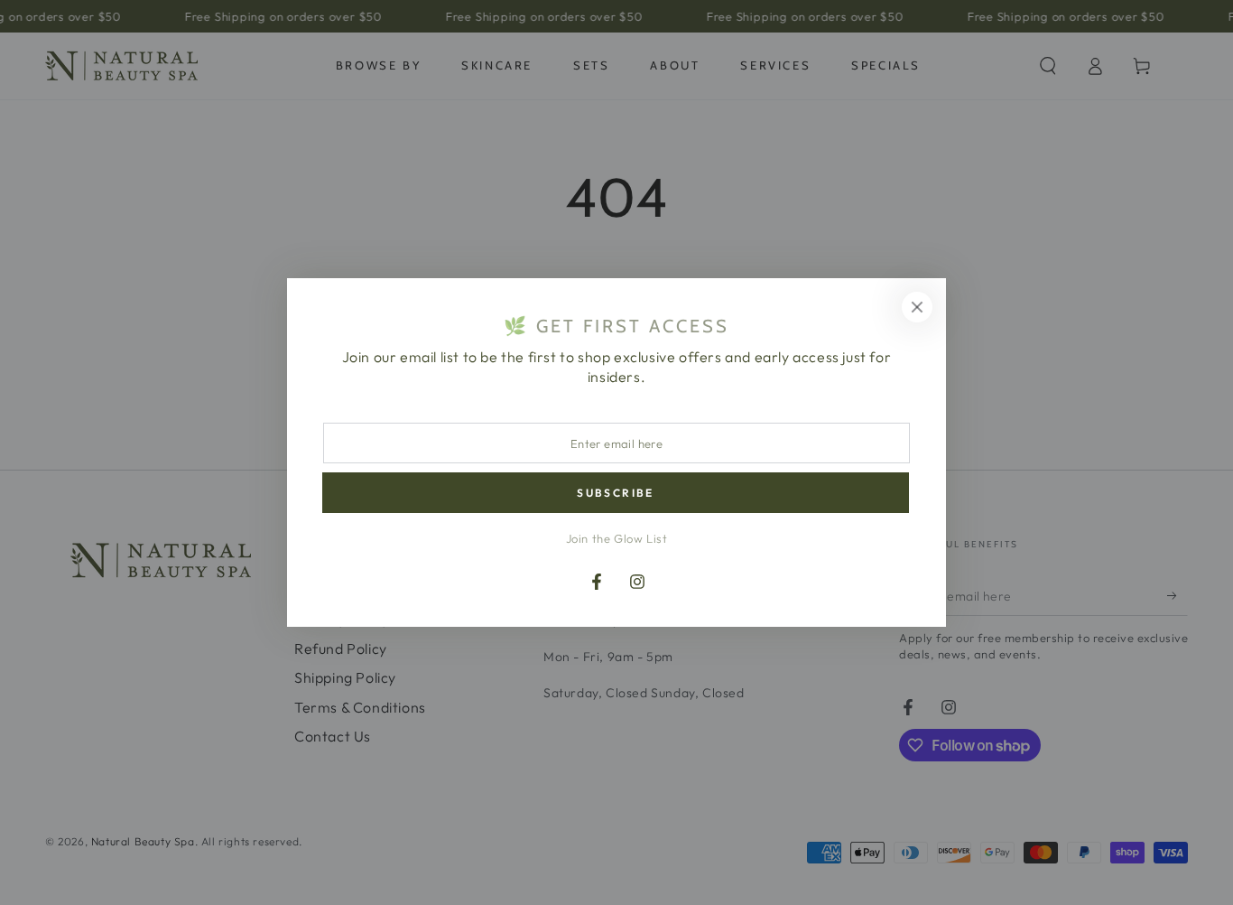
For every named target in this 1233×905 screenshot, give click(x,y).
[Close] (917, 307)
